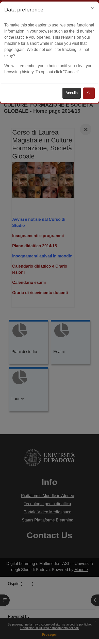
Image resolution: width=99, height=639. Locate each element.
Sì (89, 93)
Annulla (71, 93)
